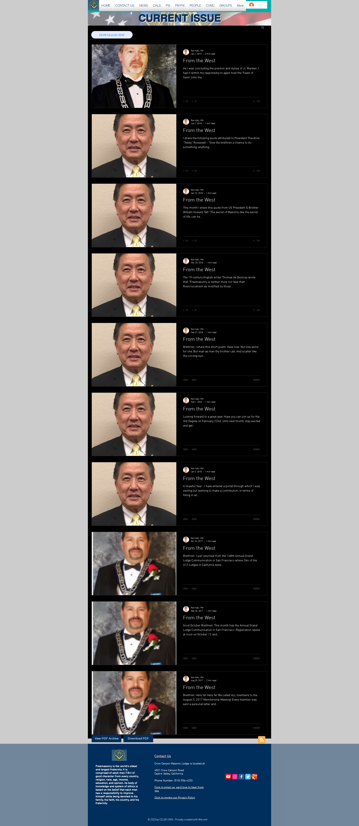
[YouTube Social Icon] (228, 776)
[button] (143, 5)
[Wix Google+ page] (254, 776)
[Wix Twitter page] (248, 776)
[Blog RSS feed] (261, 740)
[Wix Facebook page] (241, 776)
